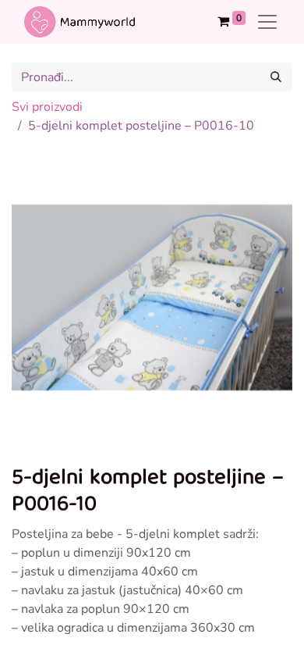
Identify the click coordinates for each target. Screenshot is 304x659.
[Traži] (276, 76)
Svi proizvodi (47, 107)
